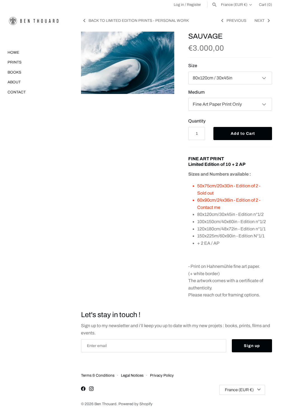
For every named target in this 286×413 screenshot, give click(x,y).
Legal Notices (132, 375)
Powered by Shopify (135, 404)
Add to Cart (243, 133)
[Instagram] (91, 389)
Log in (179, 5)
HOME (13, 52)
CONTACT (17, 92)
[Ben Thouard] (33, 21)
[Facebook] (83, 389)
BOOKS (14, 72)
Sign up (252, 346)
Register (194, 5)
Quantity (197, 121)
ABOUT (14, 82)
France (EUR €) (234, 5)
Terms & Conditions (98, 375)
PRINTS (15, 62)
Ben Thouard (105, 404)
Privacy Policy (162, 375)
